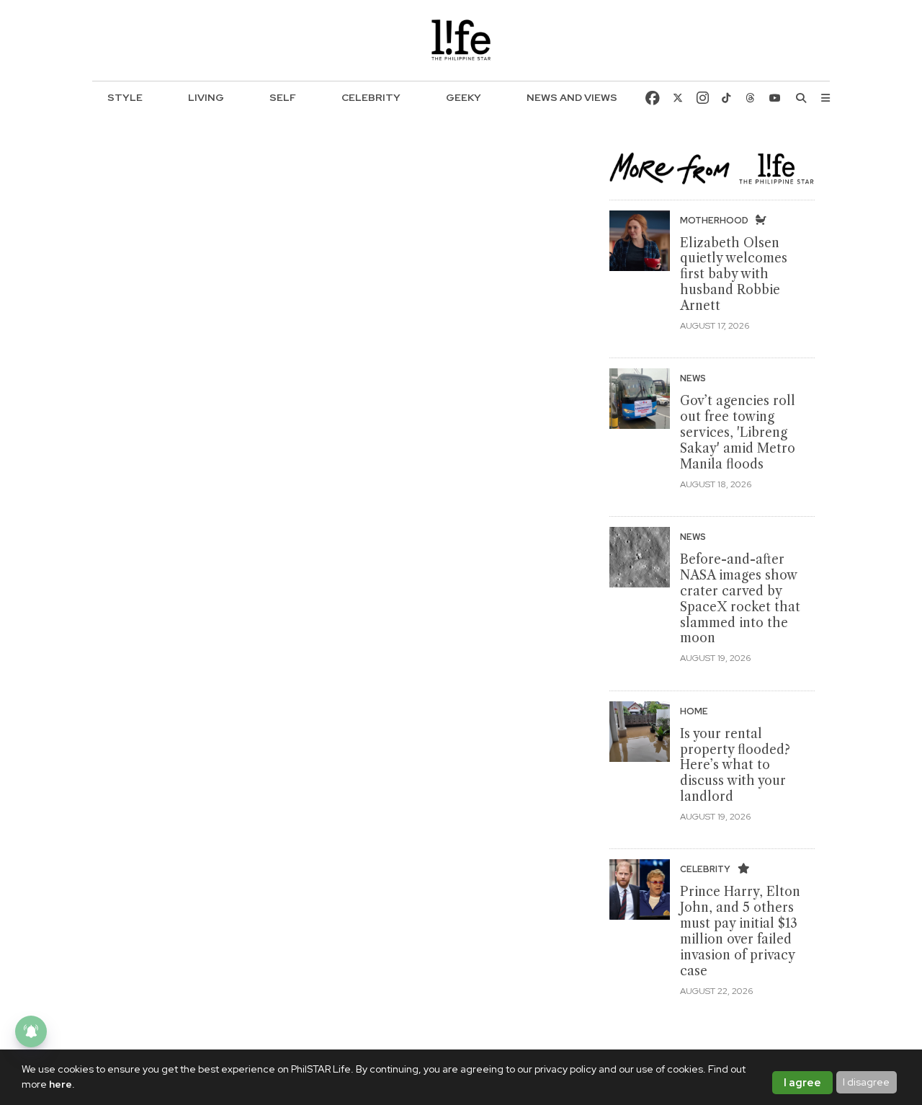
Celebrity (370, 97)
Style (125, 97)
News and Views (572, 97)
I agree (802, 1082)
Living (206, 97)
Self (282, 97)
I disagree (866, 1081)
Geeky (463, 97)
